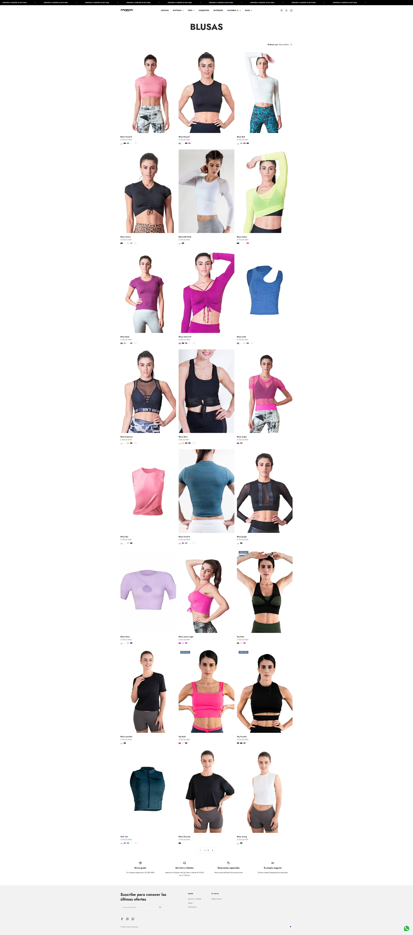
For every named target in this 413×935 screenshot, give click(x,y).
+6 (193, 443)
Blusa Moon (125, 636)
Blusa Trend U (184, 536)
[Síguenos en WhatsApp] (132, 918)
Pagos (190, 903)
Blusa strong (242, 836)
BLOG (247, 10)
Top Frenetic (242, 736)
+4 (135, 843)
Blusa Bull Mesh (185, 237)
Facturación (192, 907)
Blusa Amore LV (185, 336)
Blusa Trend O (126, 137)
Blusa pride (241, 336)
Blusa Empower (126, 437)
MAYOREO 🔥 (233, 10)
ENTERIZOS (218, 10)
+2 (193, 343)
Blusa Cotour (242, 237)
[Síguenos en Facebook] (121, 918)
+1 (135, 243)
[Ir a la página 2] (212, 850)
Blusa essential (126, 736)
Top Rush (182, 736)
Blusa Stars (183, 437)
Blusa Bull (241, 137)
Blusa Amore (125, 237)
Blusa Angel (242, 437)
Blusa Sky (124, 536)
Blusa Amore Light (186, 636)
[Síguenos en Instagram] (127, 918)
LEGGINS (165, 10)
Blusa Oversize (184, 836)
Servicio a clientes (194, 899)
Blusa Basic (124, 336)
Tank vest (124, 836)
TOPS (190, 10)
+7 (135, 143)
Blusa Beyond (184, 137)
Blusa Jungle (242, 536)
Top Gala (240, 636)
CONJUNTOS (204, 10)
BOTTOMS (177, 10)
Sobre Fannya (216, 899)
